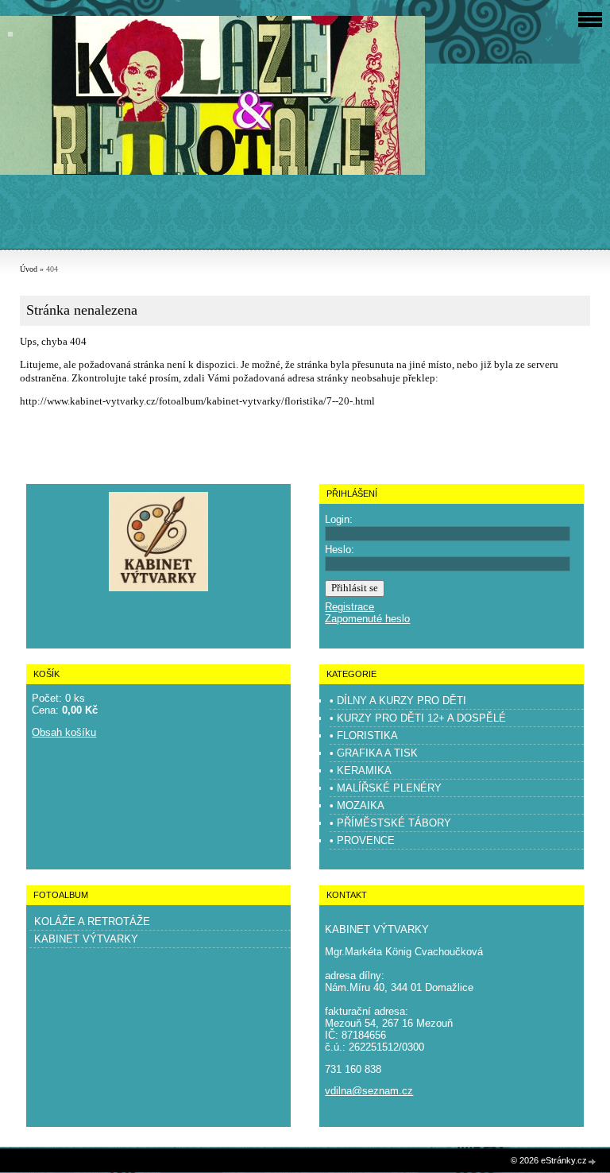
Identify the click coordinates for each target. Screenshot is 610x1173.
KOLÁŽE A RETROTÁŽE (92, 921)
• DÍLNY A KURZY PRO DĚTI (398, 701)
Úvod (28, 269)
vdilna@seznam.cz (369, 1091)
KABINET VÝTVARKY (86, 939)
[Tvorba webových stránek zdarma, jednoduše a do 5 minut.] (592, 1161)
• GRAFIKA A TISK (374, 753)
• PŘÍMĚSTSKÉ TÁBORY (390, 823)
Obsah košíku (64, 732)
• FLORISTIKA (364, 735)
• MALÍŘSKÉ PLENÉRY (386, 788)
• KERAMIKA (361, 770)
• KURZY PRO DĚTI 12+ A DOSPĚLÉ (418, 718)
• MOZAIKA (357, 805)
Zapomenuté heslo (367, 619)
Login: (339, 519)
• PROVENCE (362, 840)
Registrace (349, 607)
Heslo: (339, 550)
